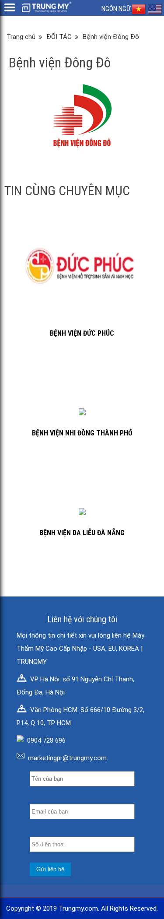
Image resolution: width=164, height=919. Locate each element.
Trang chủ (21, 37)
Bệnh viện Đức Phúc (82, 333)
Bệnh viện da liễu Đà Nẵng (82, 533)
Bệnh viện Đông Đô (111, 37)
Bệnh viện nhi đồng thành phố (82, 433)
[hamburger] (9, 7)
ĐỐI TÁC (59, 37)
